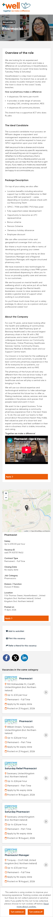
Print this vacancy (16, 638)
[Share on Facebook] (6, 657)
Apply (9, 476)
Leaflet (26, 531)
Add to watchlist (16, 631)
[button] (26, 508)
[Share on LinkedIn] (24, 657)
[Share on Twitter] (15, 657)
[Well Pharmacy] (16, 7)
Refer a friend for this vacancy (22, 645)
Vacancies (8, 22)
